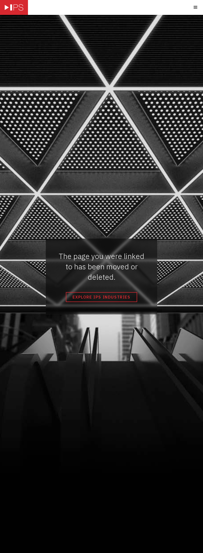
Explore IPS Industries (101, 297)
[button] (195, 7)
